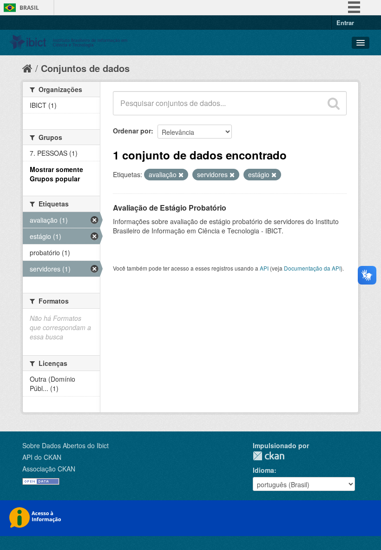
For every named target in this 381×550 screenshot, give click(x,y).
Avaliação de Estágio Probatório (169, 207)
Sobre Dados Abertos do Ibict (65, 445)
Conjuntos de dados (85, 68)
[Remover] (181, 175)
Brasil (29, 8)
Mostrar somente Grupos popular (56, 174)
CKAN (268, 456)
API (264, 268)
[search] (334, 103)
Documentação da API (312, 268)
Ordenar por (132, 130)
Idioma (263, 470)
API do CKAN (41, 457)
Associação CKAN (48, 468)
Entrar (345, 22)
